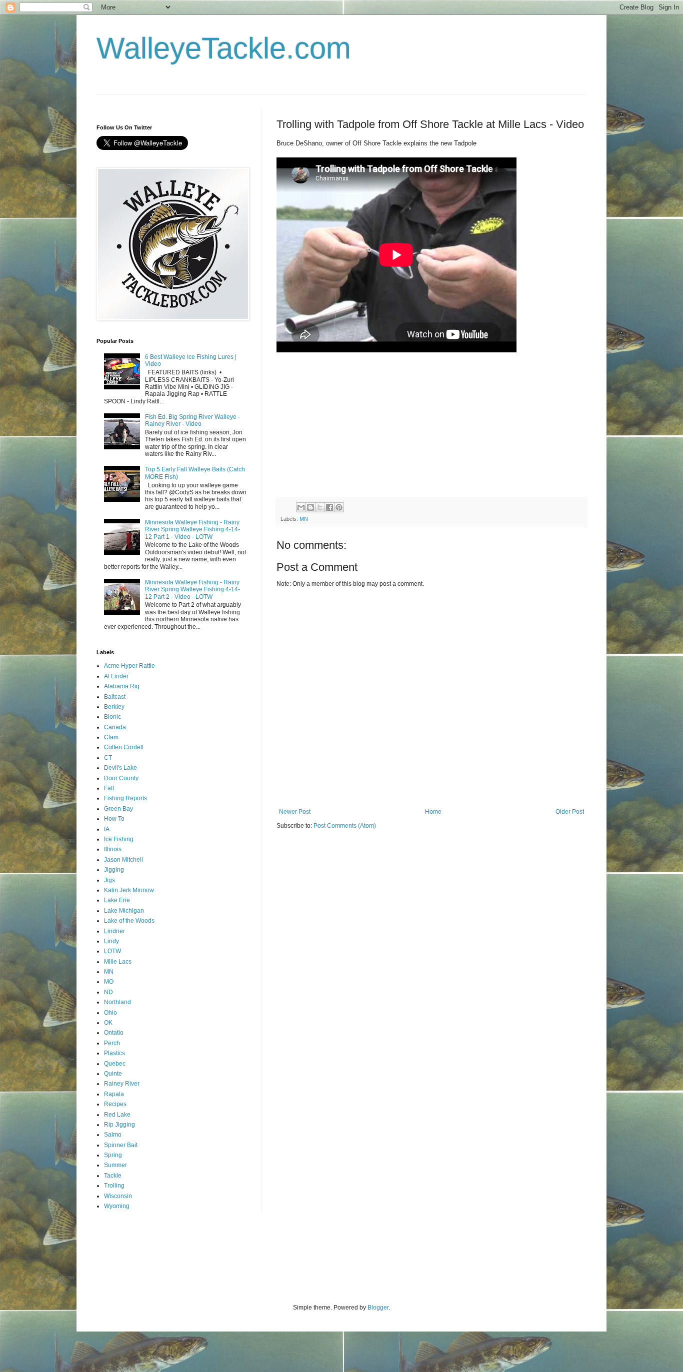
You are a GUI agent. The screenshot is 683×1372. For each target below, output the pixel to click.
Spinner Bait (121, 1145)
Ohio (110, 1012)
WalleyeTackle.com (223, 48)
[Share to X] (320, 507)
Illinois (113, 849)
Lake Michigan (124, 910)
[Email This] (301, 507)
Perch (112, 1043)
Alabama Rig (122, 686)
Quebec (115, 1063)
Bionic (112, 716)
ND (108, 992)
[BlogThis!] (311, 507)
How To (114, 818)
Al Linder (116, 676)
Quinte (113, 1073)
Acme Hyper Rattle (129, 665)
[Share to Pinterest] (339, 507)
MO (109, 981)
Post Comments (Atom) (345, 825)
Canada (115, 727)
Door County (121, 778)
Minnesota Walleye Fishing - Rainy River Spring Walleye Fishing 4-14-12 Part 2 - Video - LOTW (192, 589)
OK (108, 1022)
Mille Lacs (118, 961)
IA (107, 829)
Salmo (113, 1134)
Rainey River (122, 1083)
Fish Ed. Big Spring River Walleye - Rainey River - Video (192, 420)
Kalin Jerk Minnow (129, 890)
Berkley (114, 706)
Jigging (114, 869)
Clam (111, 737)
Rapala (114, 1094)
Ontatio (114, 1032)
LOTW (112, 951)
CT (108, 757)
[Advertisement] (278, 1263)
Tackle (113, 1175)
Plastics (114, 1053)
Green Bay (118, 808)
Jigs (109, 880)
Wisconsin (118, 1196)
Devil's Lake (120, 767)
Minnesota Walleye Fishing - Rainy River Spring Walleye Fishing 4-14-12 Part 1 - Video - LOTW (192, 529)
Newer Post (294, 811)
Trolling (114, 1185)
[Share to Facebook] (329, 507)
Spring (113, 1155)
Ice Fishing (119, 839)
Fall (109, 788)
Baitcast (115, 696)
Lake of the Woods (129, 920)
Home (433, 811)
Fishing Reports (125, 798)
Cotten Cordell (124, 747)
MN (304, 519)
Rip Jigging (119, 1124)
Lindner (114, 931)
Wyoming (117, 1206)
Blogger (378, 1307)
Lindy (111, 941)
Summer (115, 1165)
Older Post (570, 811)
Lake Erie (117, 900)
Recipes (115, 1104)
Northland (117, 1002)
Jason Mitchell (123, 859)
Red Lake (117, 1114)
